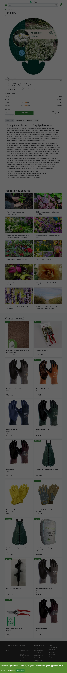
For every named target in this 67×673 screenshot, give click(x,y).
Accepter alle (20, 670)
